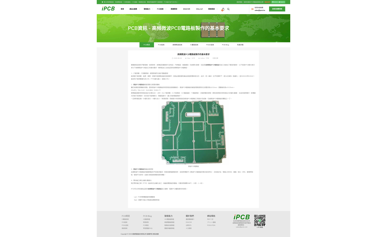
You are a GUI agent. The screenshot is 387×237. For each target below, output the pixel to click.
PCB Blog (225, 45)
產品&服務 (133, 9)
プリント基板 (211, 222)
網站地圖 (156, 234)
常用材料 (146, 222)
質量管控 (174, 9)
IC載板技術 (194, 45)
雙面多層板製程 (169, 228)
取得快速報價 (259, 8)
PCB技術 (160, 9)
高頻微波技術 (177, 45)
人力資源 (188, 228)
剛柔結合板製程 (169, 225)
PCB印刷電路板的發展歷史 (146, 197)
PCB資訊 (147, 45)
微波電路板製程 (169, 222)
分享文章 (215, 58)
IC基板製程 (146, 219)
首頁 (122, 9)
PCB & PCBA (211, 225)
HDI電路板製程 (169, 219)
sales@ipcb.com (241, 227)
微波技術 (124, 228)
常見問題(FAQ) (147, 228)
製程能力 (147, 9)
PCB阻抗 (146, 225)
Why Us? (199, 9)
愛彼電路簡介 (190, 219)
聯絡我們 (267, 2)
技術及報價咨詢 (277, 9)
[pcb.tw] (108, 8)
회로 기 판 (210, 219)
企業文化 (188, 225)
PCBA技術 (210, 45)
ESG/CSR (186, 9)
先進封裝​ (240, 45)
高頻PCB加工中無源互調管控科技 (148, 200)
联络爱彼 (211, 9)
